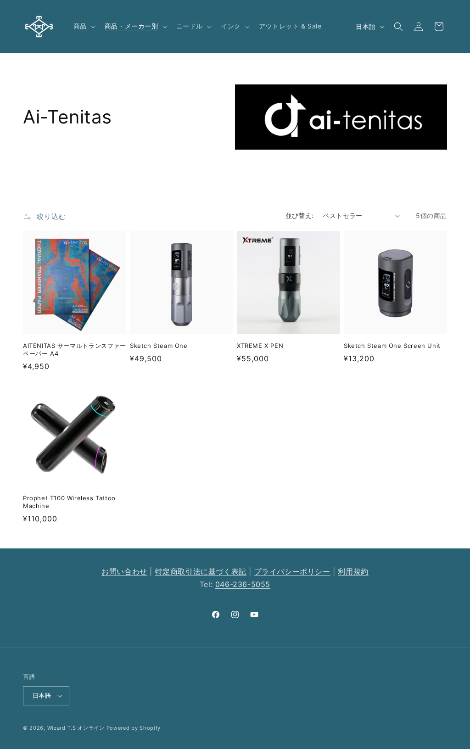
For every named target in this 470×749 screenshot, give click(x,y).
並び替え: (299, 215)
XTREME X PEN (260, 345)
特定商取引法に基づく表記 (200, 571)
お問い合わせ (124, 571)
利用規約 (353, 571)
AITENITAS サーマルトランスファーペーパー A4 (74, 349)
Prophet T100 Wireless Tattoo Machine (69, 501)
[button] (83, 26)
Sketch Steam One (159, 345)
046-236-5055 (242, 584)
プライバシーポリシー (292, 571)
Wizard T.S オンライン (76, 728)
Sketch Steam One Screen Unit (392, 345)
